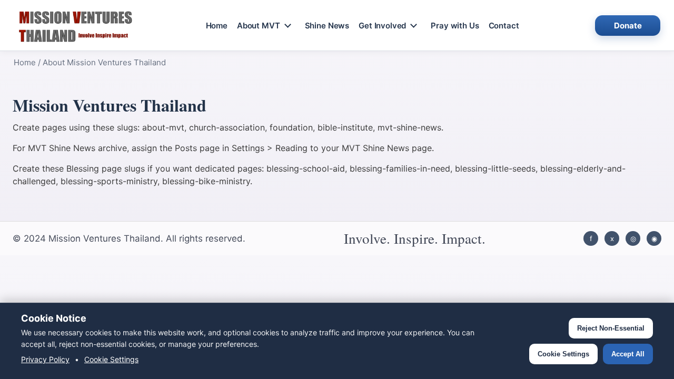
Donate (628, 26)
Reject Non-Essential (611, 328)
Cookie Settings (111, 359)
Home (216, 26)
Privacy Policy (45, 359)
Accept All (628, 354)
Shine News (327, 26)
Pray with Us (455, 26)
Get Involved (382, 26)
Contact (504, 26)
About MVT (258, 26)
